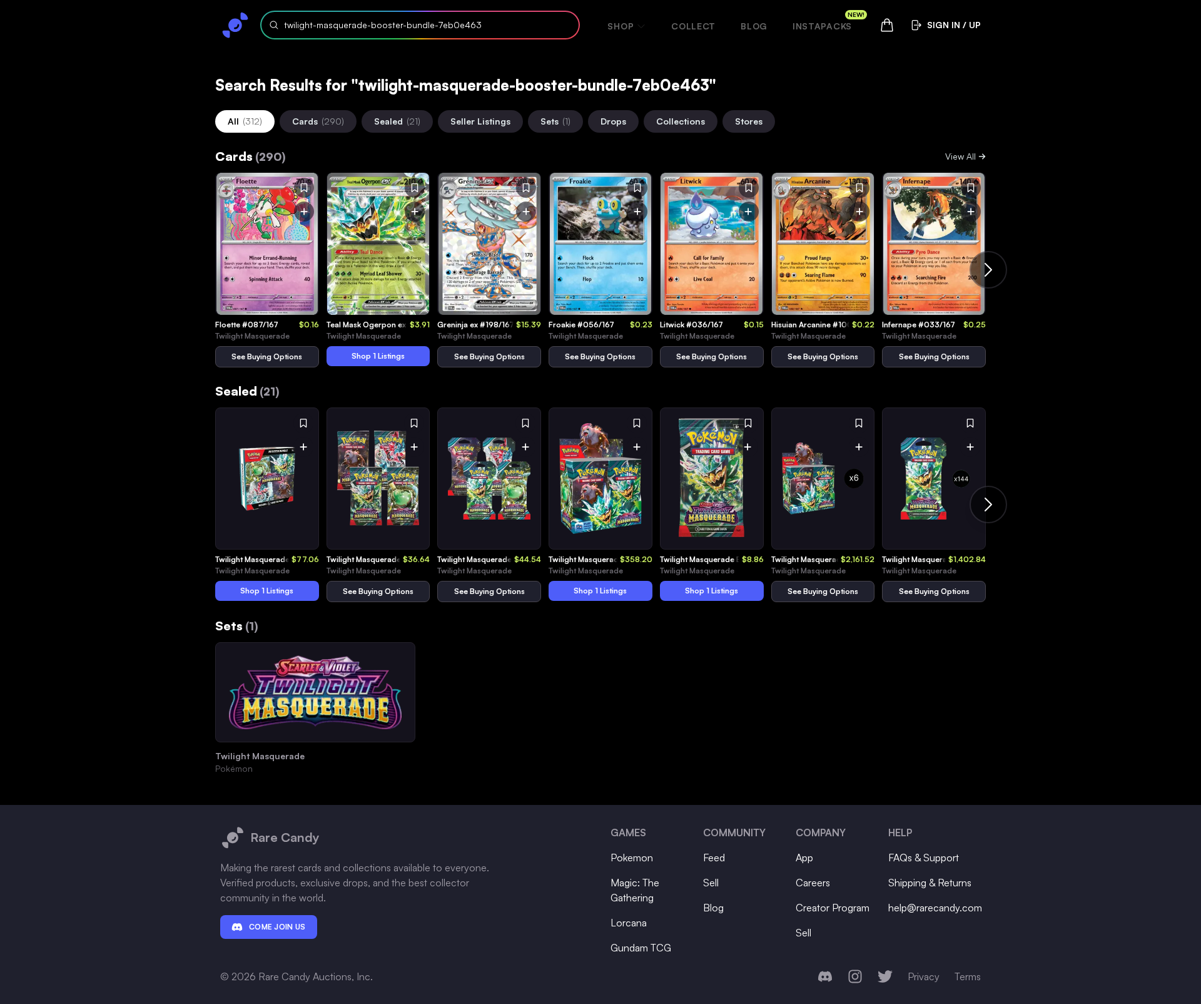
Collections (680, 121)
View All (960, 156)
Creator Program (832, 907)
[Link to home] (235, 25)
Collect (693, 26)
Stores (749, 121)
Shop (620, 26)
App (804, 857)
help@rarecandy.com (935, 907)
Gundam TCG (641, 947)
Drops (613, 121)
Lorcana (629, 922)
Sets (555, 121)
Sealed (397, 121)
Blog (754, 26)
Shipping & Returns (929, 882)
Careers (813, 882)
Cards (318, 121)
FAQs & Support (923, 857)
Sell (711, 882)
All (245, 121)
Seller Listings (480, 121)
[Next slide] (988, 270)
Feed (714, 857)
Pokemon (632, 857)
